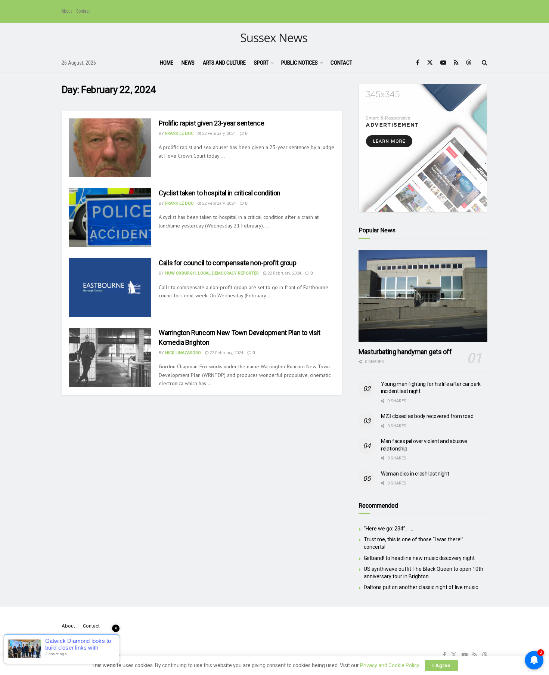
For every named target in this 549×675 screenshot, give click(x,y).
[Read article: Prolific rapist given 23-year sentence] (110, 147)
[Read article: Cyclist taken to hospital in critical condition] (110, 217)
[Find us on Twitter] (430, 62)
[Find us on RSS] (456, 62)
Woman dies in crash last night (415, 474)
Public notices (299, 62)
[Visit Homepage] (275, 38)
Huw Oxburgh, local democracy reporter (212, 273)
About (67, 11)
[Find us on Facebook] (417, 62)
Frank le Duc (179, 133)
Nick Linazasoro (183, 352)
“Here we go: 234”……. (388, 529)
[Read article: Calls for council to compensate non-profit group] (110, 287)
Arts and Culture (224, 62)
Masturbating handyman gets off (405, 352)
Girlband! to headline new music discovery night (419, 558)
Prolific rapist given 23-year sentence (211, 123)
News (188, 62)
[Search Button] (484, 62)
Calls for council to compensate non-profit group (228, 263)
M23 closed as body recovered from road (427, 416)
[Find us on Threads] (468, 62)
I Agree (441, 665)
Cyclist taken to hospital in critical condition (219, 193)
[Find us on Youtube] (443, 62)
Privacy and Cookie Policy (389, 665)
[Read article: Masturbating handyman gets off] (423, 296)
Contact (83, 11)
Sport (261, 62)
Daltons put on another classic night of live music (421, 587)
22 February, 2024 (218, 133)
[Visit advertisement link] (423, 148)
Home (166, 62)
